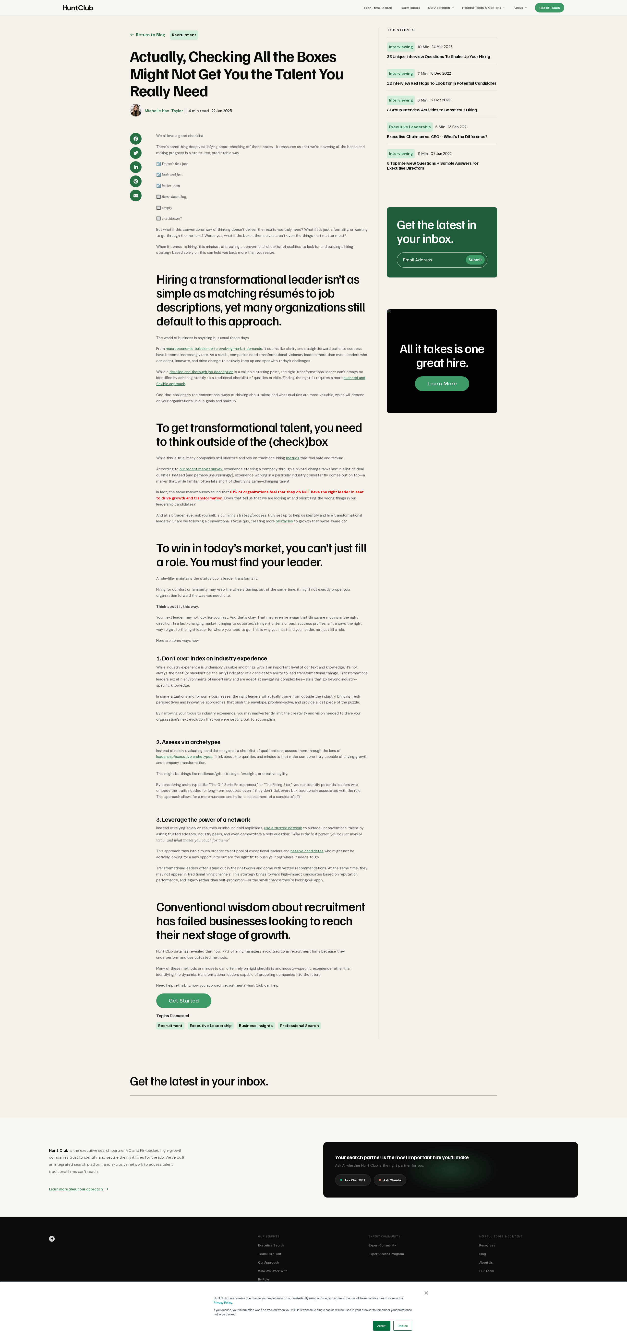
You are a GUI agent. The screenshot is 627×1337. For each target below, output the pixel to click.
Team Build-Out (269, 1254)
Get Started (184, 1000)
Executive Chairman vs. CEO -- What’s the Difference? (437, 136)
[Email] (136, 195)
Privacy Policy (223, 1302)
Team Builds (410, 8)
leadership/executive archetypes (184, 756)
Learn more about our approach (76, 1189)
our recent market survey (201, 469)
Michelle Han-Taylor (164, 110)
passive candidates (307, 851)
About (518, 7)
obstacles (284, 521)
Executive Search (378, 8)
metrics (292, 458)
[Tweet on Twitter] (136, 153)
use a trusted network (283, 828)
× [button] (426, 1291)
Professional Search (299, 1025)
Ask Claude (392, 1180)
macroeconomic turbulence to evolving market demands (214, 348)
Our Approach (439, 7)
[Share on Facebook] (136, 139)
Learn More (442, 383)
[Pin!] (136, 181)
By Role (263, 1279)
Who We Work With (272, 1271)
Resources (487, 1245)
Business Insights (256, 1025)
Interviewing (401, 46)
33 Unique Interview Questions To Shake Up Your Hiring (438, 56)
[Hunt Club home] (78, 8)
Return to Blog (150, 35)
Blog (482, 1254)
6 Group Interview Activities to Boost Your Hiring (432, 109)
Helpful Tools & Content (481, 7)
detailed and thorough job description (201, 371)
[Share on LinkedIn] (136, 167)
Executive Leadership (211, 1025)
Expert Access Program (386, 1254)
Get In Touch (549, 8)
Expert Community (382, 1245)
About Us (486, 1262)
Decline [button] (403, 1326)
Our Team (486, 1271)
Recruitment (170, 1025)
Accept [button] (381, 1326)
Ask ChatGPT (355, 1180)
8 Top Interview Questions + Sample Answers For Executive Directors (432, 165)
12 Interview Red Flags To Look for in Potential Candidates (441, 83)
